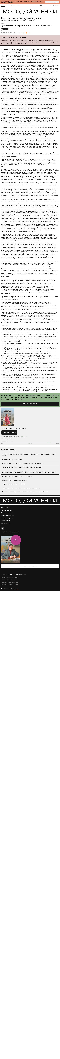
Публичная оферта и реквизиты (9, 577)
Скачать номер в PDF (9, 432)
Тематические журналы (7, 512)
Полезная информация (7, 518)
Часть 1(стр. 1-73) (6, 439)
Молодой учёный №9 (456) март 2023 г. (13, 428)
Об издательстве (5, 523)
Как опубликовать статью (8, 515)
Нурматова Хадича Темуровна (13, 26)
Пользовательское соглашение (9, 580)
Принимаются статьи (15, 540)
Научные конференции (7, 510)
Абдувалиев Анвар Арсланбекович (39, 26)
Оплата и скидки (5, 520)
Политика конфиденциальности (9, 582)
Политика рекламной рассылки (9, 584)
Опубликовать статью (52, 2)
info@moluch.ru (55, 5)
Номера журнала (5, 507)
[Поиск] (30, 5)
